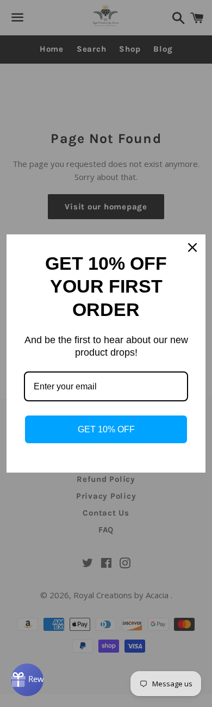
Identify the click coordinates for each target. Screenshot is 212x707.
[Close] (192, 247)
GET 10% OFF (106, 429)
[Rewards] (27, 679)
